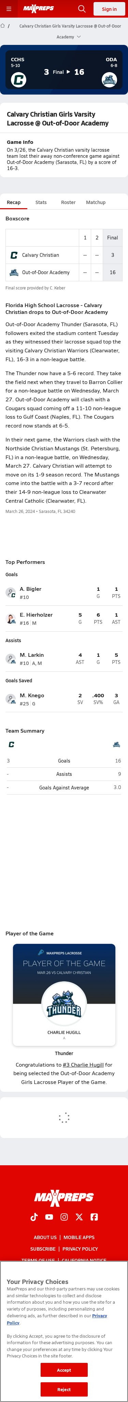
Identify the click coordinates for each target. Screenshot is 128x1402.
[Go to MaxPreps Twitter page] (79, 1217)
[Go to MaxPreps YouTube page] (49, 1217)
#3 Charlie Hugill (83, 1064)
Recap (13, 202)
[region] (64, 1331)
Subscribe (43, 1248)
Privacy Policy (80, 1248)
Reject (64, 1389)
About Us (45, 1237)
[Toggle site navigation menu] (9, 9)
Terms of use (38, 1260)
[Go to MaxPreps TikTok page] (34, 1217)
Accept (64, 1370)
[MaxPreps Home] (38, 8)
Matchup (95, 202)
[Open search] (82, 9)
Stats (41, 202)
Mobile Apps (79, 1237)
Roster (68, 202)
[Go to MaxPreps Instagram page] (64, 1217)
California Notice (84, 1260)
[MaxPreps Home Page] (2, 31)
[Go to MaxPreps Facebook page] (94, 1217)
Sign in (109, 8)
